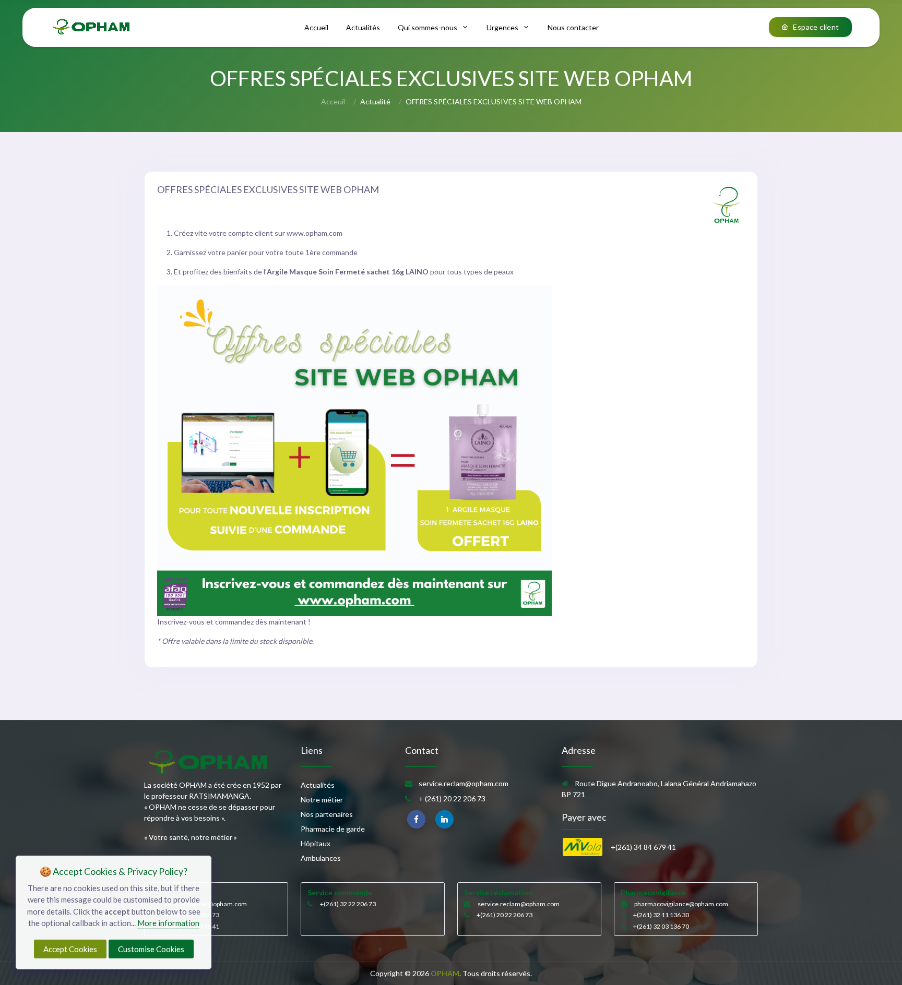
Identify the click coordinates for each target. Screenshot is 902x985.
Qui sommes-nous (427, 27)
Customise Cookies (151, 949)
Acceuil (333, 101)
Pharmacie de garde (333, 828)
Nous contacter (573, 27)
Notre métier (322, 799)
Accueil (316, 27)
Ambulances (321, 858)
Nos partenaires (327, 814)
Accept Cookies (70, 949)
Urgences (502, 27)
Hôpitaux (315, 843)
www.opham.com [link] (314, 233)
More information (168, 923)
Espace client (816, 26)
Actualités (363, 27)
